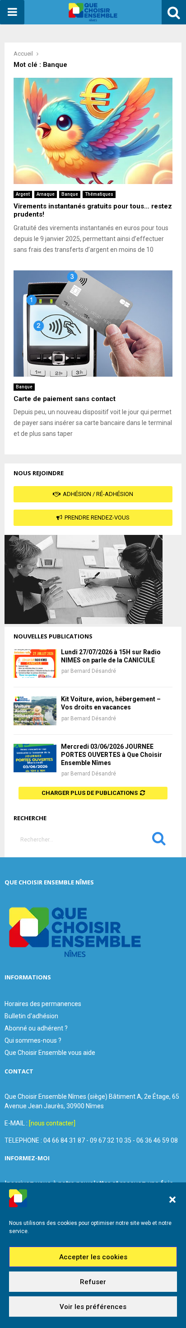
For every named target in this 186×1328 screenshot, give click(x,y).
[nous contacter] (52, 1123)
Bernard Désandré (93, 671)
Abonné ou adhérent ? (36, 1028)
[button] (172, 1199)
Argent (23, 194)
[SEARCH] (158, 840)
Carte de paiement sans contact (65, 399)
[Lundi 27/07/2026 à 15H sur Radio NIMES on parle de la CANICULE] (35, 663)
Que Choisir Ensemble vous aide (50, 1052)
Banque (69, 194)
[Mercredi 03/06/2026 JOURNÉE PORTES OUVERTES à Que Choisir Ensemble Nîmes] (35, 758)
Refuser (93, 1282)
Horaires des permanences (43, 1003)
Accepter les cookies (93, 1257)
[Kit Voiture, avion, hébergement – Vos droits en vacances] (35, 710)
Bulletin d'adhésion (31, 1016)
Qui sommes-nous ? (33, 1040)
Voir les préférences (93, 1307)
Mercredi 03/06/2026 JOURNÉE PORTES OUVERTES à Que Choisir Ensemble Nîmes (111, 754)
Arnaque (46, 194)
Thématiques (99, 194)
